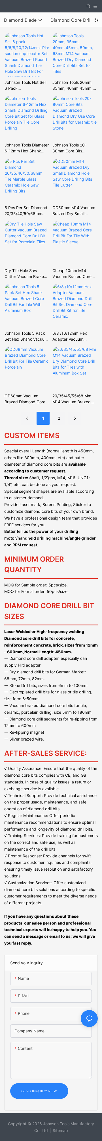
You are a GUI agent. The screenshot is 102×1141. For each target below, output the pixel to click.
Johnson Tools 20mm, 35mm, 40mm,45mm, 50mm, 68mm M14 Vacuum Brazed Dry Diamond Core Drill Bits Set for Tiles (73, 85)
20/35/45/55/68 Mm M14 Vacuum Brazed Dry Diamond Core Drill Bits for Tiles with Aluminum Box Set (73, 399)
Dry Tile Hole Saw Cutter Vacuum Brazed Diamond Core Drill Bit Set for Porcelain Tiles (25, 273)
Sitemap (60, 1130)
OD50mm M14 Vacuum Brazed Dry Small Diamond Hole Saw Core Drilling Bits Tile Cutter (74, 210)
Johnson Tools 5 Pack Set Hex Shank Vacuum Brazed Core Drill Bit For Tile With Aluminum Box (26, 336)
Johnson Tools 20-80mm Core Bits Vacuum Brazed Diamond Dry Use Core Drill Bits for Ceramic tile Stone (73, 148)
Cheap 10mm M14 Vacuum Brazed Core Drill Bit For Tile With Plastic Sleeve (72, 273)
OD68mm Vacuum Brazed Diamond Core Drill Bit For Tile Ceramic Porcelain (26, 399)
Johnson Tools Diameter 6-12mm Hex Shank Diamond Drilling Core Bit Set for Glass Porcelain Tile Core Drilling (27, 148)
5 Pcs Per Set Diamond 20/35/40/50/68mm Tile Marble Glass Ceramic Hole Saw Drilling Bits (26, 210)
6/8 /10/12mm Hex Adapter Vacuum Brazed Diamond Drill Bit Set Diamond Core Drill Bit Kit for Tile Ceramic (74, 336)
